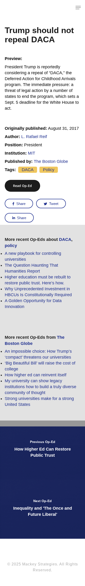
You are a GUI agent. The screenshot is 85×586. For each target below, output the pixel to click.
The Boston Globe (51, 161)
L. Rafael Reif (34, 136)
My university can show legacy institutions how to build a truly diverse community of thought (40, 386)
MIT (31, 153)
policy (48, 169)
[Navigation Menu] (78, 7)
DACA (28, 169)
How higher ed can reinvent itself (35, 375)
